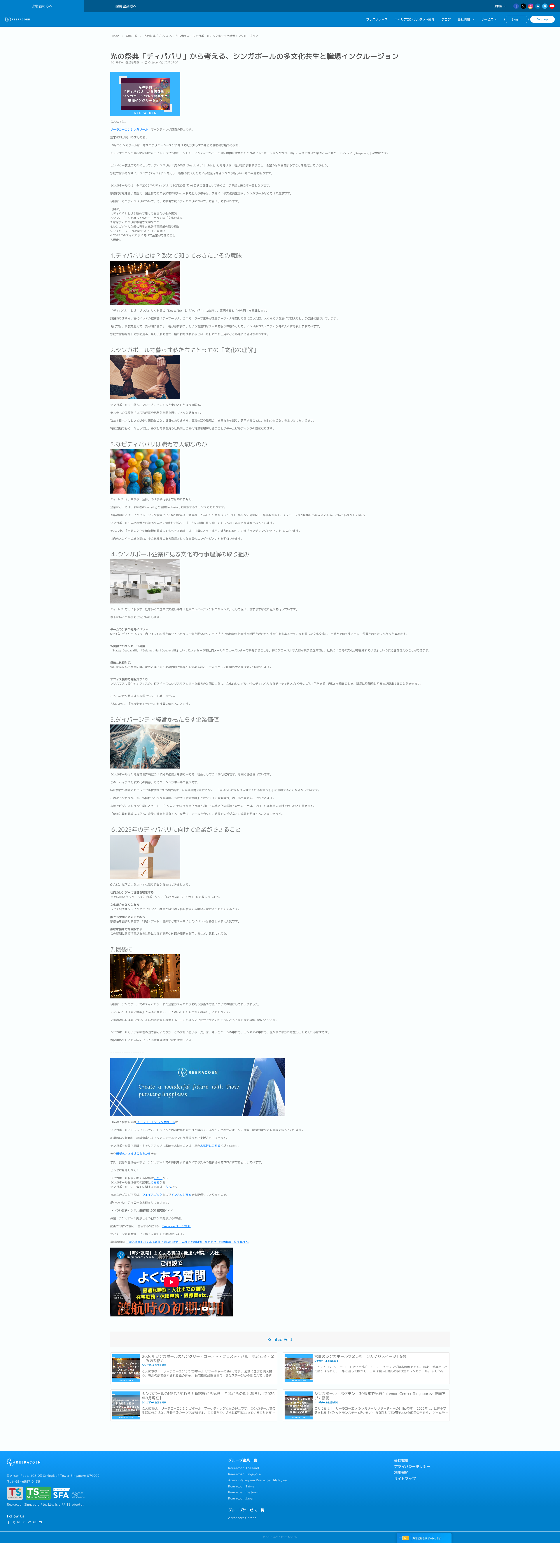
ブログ (446, 19)
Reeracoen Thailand (243, 1468)
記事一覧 (131, 36)
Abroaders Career (242, 1518)
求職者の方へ (42, 6)
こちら (158, 1178)
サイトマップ (405, 1479)
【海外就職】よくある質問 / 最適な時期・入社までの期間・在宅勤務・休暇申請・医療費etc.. (187, 1242)
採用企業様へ (126, 6)
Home (115, 36)
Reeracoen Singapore (244, 1474)
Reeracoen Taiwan (242, 1486)
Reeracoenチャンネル (176, 1226)
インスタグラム (181, 1195)
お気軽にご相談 (210, 1146)
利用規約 (401, 1472)
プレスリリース (377, 19)
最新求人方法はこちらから (133, 1154)
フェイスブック (152, 1195)
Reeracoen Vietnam (243, 1492)
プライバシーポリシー (412, 1466)
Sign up (542, 19)
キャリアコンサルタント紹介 (414, 19)
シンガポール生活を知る (125, 62)
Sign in (516, 19)
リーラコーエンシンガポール (129, 129)
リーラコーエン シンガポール (155, 1122)
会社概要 (401, 1460)
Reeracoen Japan (241, 1498)
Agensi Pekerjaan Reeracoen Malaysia (257, 1480)
